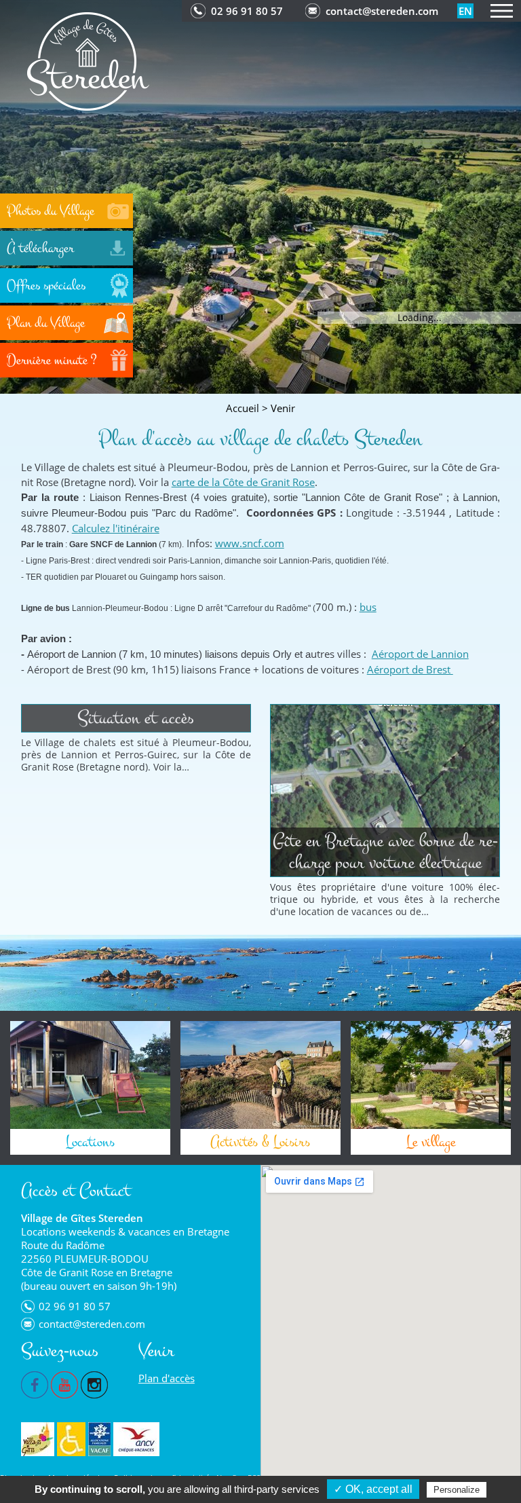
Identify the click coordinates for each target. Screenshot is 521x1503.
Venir (283, 408)
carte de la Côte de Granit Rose (243, 482)
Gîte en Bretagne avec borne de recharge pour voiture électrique (385, 852)
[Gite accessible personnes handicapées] (71, 1439)
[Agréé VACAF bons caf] (99, 1439)
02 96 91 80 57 (247, 11)
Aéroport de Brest (410, 669)
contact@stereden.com (382, 11)
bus (368, 607)
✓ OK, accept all (373, 1489)
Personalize (456, 1490)
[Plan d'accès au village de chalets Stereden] (88, 60)
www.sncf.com (249, 543)
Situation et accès (135, 718)
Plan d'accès (166, 1378)
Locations (90, 1142)
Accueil (242, 408)
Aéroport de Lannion (420, 654)
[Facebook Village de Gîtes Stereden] (34, 1383)
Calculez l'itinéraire (115, 528)
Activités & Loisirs (260, 1142)
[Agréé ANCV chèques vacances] (136, 1439)
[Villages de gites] (37, 1439)
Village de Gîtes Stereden (82, 1218)
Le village (430, 1142)
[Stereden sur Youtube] (64, 1383)
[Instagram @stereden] (94, 1383)
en (465, 11)
